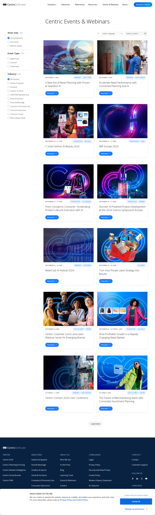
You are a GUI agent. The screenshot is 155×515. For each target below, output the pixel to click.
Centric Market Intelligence (14, 470)
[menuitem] (15, 459)
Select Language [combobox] (109, 33)
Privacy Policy (66, 500)
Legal (91, 459)
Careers (63, 485)
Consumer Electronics (40, 485)
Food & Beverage (38, 465)
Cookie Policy (82, 500)
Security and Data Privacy (99, 470)
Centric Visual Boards (12, 475)
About (124, 4)
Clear (21, 33)
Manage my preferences (134, 509)
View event (50, 93)
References (80, 4)
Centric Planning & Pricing (14, 465)
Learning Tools (66, 475)
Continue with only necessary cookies (136, 495)
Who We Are (65, 459)
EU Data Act (94, 485)
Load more (95, 424)
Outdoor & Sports (39, 470)
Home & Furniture (39, 475)
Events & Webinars (111, 4)
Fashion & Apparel (39, 459)
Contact (135, 459)
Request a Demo (143, 4)
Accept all (136, 501)
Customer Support (140, 465)
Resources (92, 4)
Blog (62, 470)
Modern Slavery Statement (100, 480)
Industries (65, 4)
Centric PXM (8, 480)
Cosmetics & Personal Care (42, 480)
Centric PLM (8, 459)
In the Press (65, 465)
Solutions (52, 4)
